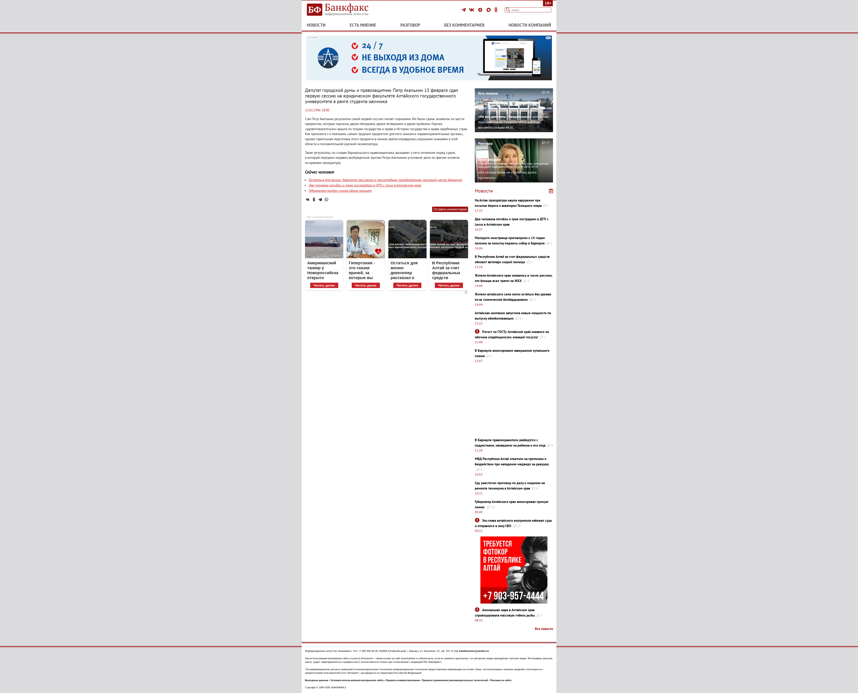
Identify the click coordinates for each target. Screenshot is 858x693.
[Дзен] (480, 10)
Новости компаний (530, 25)
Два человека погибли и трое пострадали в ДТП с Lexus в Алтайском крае (365, 185)
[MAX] (489, 10)
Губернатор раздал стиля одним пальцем (340, 190)
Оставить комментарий (450, 209)
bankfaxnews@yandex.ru (474, 651)
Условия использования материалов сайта (356, 680)
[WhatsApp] (326, 199)
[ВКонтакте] (472, 10)
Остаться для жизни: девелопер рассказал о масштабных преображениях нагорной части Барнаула (385, 180)
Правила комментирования (403, 680)
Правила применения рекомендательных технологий (455, 680)
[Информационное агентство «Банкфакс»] (344, 10)
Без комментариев (464, 25)
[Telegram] (464, 10)
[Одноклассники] (496, 10)
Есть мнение (363, 25)
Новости (316, 25)
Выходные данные (316, 680)
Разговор (410, 25)
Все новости (544, 629)
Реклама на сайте (500, 680)
